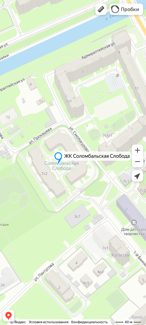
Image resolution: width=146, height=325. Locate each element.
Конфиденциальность (89, 322)
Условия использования (48, 322)
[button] (101, 9)
